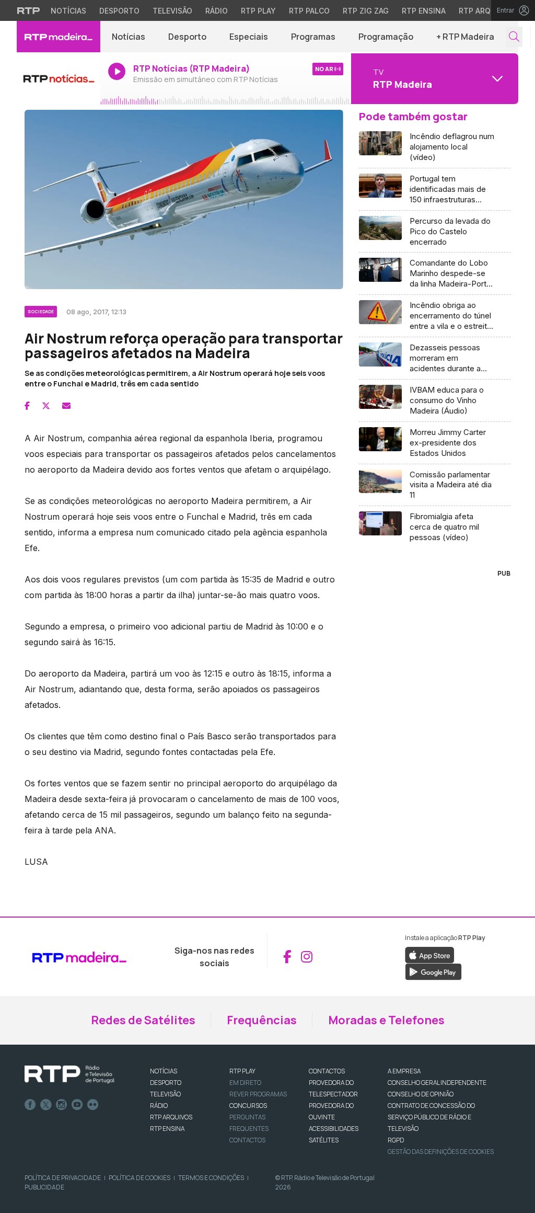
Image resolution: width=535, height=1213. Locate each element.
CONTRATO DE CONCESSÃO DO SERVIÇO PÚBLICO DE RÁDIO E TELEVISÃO (431, 1117)
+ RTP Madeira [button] (465, 36)
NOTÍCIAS (163, 1071)
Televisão (172, 10)
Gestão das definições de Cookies (441, 1151)
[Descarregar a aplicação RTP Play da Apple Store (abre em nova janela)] (430, 954)
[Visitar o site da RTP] (28, 10)
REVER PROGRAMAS (258, 1094)
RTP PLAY (242, 1071)
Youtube (77, 1105)
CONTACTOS (327, 1071)
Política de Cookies (139, 1177)
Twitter (46, 1105)
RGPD (396, 1140)
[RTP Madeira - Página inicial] (58, 36)
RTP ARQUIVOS (171, 1117)
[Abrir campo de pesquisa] (514, 37)
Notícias (68, 10)
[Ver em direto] (58, 78)
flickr (93, 1105)
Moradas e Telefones (386, 1020)
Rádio (216, 10)
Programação (385, 36)
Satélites (324, 1140)
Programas (313, 36)
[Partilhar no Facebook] (27, 405)
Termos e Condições (211, 1177)
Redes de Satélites (143, 1020)
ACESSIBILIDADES (333, 1128)
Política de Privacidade (63, 1177)
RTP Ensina (424, 10)
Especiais (248, 36)
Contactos (247, 1140)
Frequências (262, 1020)
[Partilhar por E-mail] (66, 405)
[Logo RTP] (69, 1074)
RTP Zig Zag (366, 10)
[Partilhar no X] (46, 405)
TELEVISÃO (165, 1094)
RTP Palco (309, 10)
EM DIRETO (245, 1082)
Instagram (61, 1105)
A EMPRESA (404, 1071)
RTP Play (258, 10)
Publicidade (44, 1187)
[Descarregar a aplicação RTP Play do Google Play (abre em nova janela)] (433, 971)
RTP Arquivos (486, 10)
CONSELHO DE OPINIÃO (420, 1094)
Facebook (30, 1105)
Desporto (119, 10)
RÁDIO (159, 1105)
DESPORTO (165, 1082)
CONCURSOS (248, 1105)
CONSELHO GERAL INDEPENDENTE (437, 1082)
